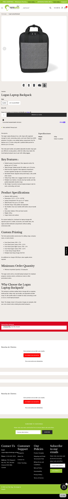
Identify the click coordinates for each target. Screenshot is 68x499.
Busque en (50, 8)
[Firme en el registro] (62, 8)
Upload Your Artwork (7, 324)
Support (64, 2)
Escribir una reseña (32, 355)
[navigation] (4, 48)
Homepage (4, 14)
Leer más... (31, 2)
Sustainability (38, 471)
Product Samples (39, 453)
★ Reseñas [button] (66, 251)
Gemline (3, 91)
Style (2, 99)
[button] (10, 113)
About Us (20, 456)
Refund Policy (38, 468)
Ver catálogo (2, 7)
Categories (21, 453)
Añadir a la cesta (36, 114)
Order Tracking (22, 463)
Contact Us (21, 459)
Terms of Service (39, 478)
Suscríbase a (56, 470)
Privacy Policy (38, 474)
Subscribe (47, 432)
